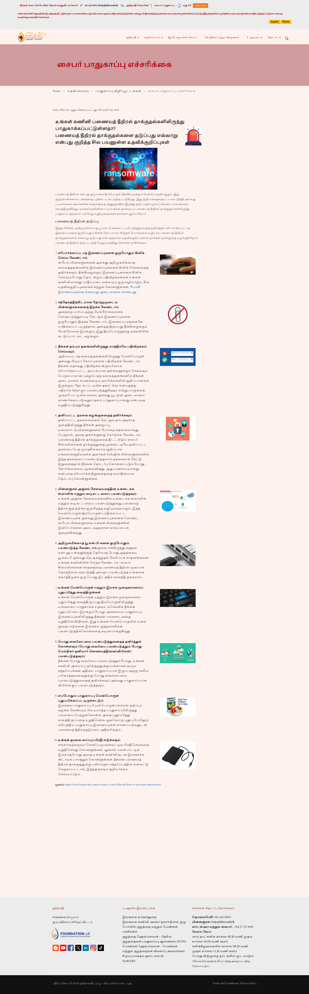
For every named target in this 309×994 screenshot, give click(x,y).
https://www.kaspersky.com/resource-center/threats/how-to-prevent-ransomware (113, 784)
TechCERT (129, 961)
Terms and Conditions (225, 983)
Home (57, 91)
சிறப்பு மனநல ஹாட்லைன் (143, 956)
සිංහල (286, 21)
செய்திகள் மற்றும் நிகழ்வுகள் (222, 38)
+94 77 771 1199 (242, 927)
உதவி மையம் (152, 38)
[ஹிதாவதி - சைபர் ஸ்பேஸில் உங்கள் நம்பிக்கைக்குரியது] (32, 36)
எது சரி (187, 5)
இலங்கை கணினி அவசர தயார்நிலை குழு (154, 922)
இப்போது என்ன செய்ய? (182, 38)
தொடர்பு (273, 38)
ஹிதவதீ (131, 38)
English (274, 22)
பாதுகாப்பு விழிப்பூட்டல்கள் (118, 91)
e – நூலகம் (253, 38)
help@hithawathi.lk (223, 922)
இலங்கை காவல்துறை (139, 917)
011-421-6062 (222, 917)
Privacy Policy (248, 983)
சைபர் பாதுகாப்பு (164, 5)
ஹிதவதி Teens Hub (138, 5)
